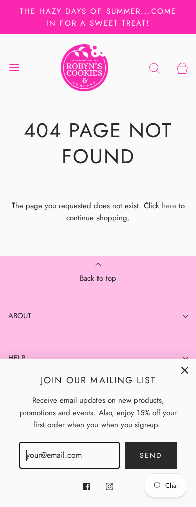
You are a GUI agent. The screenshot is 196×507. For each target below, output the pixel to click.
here (169, 205)
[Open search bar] (154, 67)
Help (16, 357)
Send (151, 455)
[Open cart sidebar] (182, 67)
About (19, 315)
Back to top (98, 278)
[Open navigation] (14, 67)
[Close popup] (185, 370)
